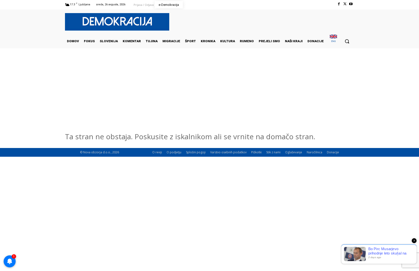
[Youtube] (351, 4)
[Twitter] (345, 4)
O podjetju (174, 152)
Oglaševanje (293, 152)
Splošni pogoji (196, 152)
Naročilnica (314, 152)
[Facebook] (339, 4)
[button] (347, 41)
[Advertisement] (209, 97)
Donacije (333, 152)
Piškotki (256, 152)
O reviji (157, 152)
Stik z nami (273, 152)
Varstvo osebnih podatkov (228, 152)
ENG (333, 41)
